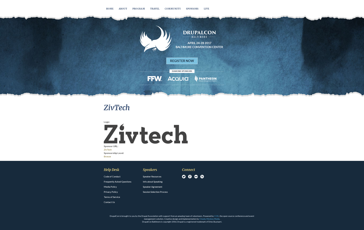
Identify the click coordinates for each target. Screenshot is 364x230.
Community (173, 8)
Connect (188, 170)
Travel (154, 8)
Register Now (182, 61)
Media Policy (110, 186)
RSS (202, 176)
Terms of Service (112, 197)
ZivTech (108, 149)
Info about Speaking (153, 181)
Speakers (150, 170)
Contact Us (109, 202)
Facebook (190, 176)
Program (138, 8)
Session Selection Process (155, 191)
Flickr (196, 176)
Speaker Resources (152, 176)
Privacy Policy (111, 191)
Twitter (184, 176)
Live (206, 8)
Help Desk (111, 170)
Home (109, 8)
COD (216, 216)
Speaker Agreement (152, 186)
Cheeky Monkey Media (209, 219)
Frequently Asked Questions (117, 181)
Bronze (107, 156)
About (123, 8)
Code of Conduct (112, 176)
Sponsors (192, 8)
